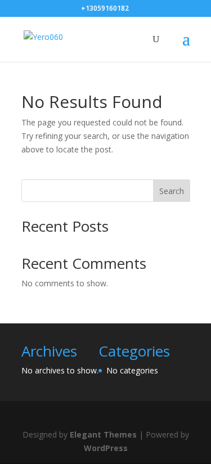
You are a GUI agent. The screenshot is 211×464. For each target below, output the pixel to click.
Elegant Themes (103, 434)
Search (171, 191)
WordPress (106, 448)
